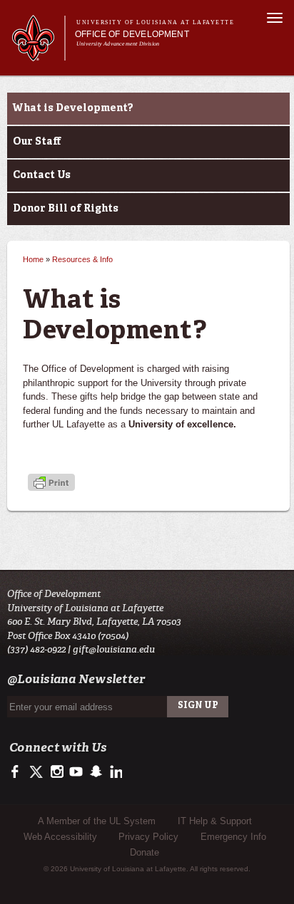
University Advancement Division (117, 44)
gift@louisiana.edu (114, 649)
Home (33, 259)
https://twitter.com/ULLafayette (37, 772)
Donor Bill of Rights (65, 209)
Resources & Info (82, 259)
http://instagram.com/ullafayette (56, 772)
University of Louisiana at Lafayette (155, 22)
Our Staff (37, 142)
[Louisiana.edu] (38, 54)
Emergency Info (233, 836)
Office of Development (132, 34)
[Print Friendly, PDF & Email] (51, 484)
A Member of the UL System (97, 821)
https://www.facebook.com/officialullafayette (18, 772)
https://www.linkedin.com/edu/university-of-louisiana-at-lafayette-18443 (114, 772)
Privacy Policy (148, 836)
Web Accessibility (60, 836)
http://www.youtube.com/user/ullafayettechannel (76, 772)
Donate (144, 852)
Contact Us (42, 175)
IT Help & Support (215, 821)
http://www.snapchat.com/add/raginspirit (95, 772)
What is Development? (73, 108)
